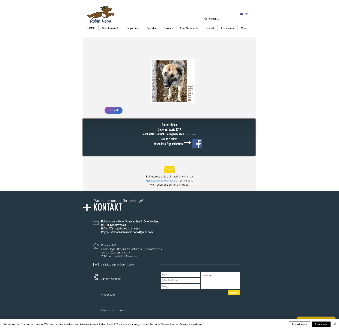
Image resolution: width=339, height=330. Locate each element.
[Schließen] (335, 324)
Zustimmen (321, 324)
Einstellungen (299, 324)
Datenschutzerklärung (192, 324)
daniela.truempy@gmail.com (162, 180)
